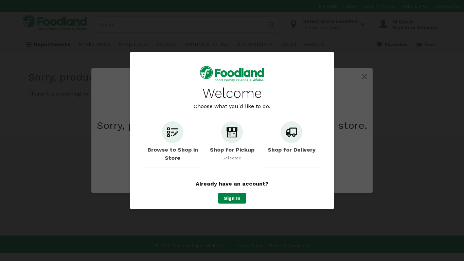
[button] (172, 144)
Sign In (232, 198)
